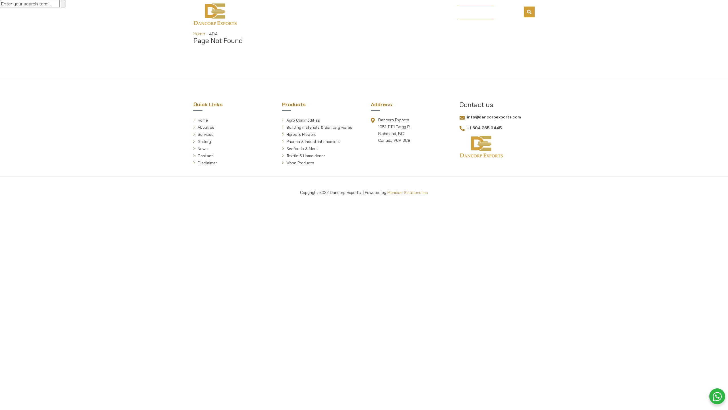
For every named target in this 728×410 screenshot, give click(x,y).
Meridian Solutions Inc (407, 192)
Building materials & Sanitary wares (319, 127)
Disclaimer (207, 162)
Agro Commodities (303, 120)
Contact (438, 13)
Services (360, 13)
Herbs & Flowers (301, 134)
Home (272, 13)
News (412, 13)
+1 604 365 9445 (484, 127)
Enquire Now (476, 12)
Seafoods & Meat (302, 148)
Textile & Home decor (305, 155)
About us (298, 13)
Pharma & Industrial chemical (313, 141)
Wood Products (300, 162)
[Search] (529, 12)
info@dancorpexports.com (494, 117)
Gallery (388, 13)
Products (330, 13)
